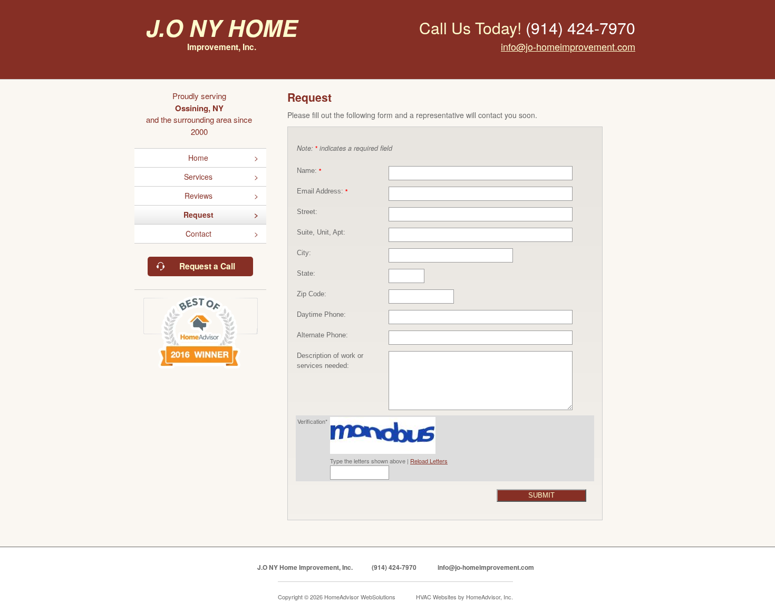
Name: (309, 170)
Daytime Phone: (321, 314)
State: (306, 273)
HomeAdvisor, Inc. (489, 596)
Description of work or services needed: (330, 361)
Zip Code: (311, 294)
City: (304, 253)
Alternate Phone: (322, 335)
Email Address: (322, 191)
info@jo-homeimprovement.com (568, 46)
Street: (307, 212)
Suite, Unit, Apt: (321, 232)
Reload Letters (429, 460)
